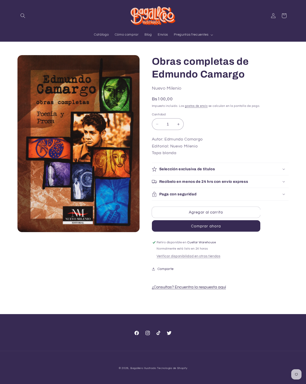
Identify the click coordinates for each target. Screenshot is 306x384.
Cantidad (159, 114)
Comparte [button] (165, 269)
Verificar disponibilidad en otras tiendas (188, 256)
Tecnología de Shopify (172, 368)
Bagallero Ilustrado (143, 368)
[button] (22, 15)
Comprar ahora (206, 226)
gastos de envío (196, 106)
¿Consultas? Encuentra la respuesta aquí (189, 287)
